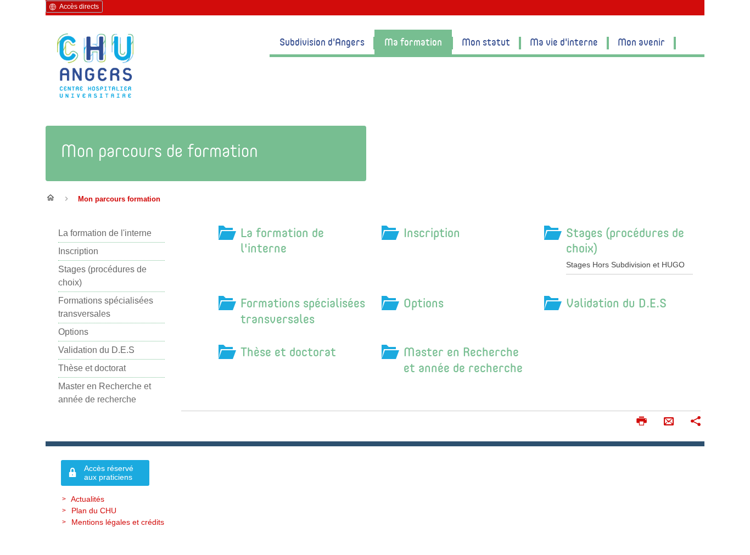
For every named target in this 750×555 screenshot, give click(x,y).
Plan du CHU (93, 510)
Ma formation (413, 42)
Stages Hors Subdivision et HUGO (625, 264)
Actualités (87, 499)
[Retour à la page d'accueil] (95, 65)
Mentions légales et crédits (117, 522)
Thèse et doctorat (288, 351)
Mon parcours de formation (159, 150)
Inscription (432, 232)
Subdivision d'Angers (322, 42)
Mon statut (486, 42)
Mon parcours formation (119, 199)
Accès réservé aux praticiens (108, 473)
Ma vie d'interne (564, 42)
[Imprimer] (641, 422)
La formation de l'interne (282, 240)
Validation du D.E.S (616, 302)
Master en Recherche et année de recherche (463, 359)
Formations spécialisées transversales (302, 310)
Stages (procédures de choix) (625, 240)
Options (424, 302)
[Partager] (696, 422)
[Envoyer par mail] (669, 422)
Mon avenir (641, 42)
